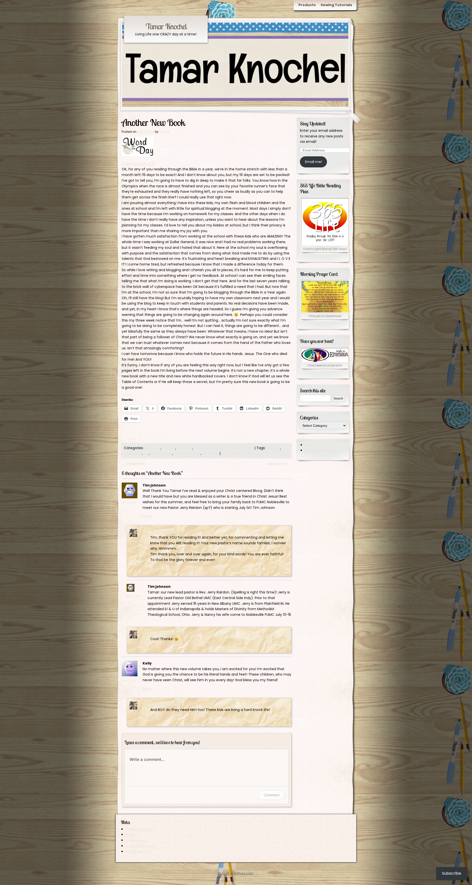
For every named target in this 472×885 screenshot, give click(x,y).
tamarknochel (163, 531)
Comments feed (140, 845)
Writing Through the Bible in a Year (223, 447)
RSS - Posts (314, 444)
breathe (273, 447)
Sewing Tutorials (336, 4)
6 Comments (233, 453)
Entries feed (136, 840)
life (146, 453)
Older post (133, 464)
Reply (147, 516)
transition (210, 453)
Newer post (279, 464)
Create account (139, 829)
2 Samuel (153, 447)
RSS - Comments (320, 450)
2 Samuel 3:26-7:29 (138, 163)
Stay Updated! (313, 123)
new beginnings (187, 453)
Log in (130, 834)
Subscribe (451, 873)
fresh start (133, 453)
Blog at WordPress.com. (236, 873)
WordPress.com (139, 851)
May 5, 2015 (129, 502)
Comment (271, 795)
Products (307, 4)
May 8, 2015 (129, 680)
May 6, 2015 (136, 541)
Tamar (164, 132)
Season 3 (184, 447)
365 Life (168, 447)
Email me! (313, 161)
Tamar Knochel (166, 26)
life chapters (161, 453)
